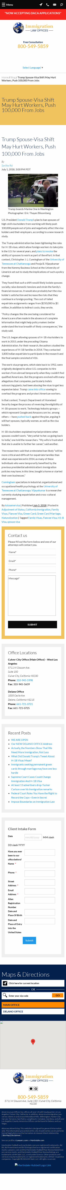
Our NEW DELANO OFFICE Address (31, 743)
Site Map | (11, 1135)
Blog (13, 77)
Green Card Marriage (48, 513)
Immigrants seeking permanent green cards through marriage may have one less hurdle (34, 768)
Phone (12, 872)
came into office (36, 389)
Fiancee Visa (15, 513)
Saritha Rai (7, 165)
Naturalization (10, 517)
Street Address (13, 883)
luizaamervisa (12, 505)
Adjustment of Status (13, 509)
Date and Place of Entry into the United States (15, 926)
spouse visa (13, 521)
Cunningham (8, 482)
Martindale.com (37, 1140)
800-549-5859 (33, 46)
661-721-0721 (24, 703)
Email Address (13, 892)
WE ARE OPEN (19, 739)
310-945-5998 (24, 680)
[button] (33, 1042)
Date (10, 836)
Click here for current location (24, 983)
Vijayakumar (38, 490)
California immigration (38, 509)
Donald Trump (25, 219)
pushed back (24, 416)
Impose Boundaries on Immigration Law (33, 801)
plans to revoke (44, 251)
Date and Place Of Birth (15, 913)
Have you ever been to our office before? (15, 855)
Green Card (29, 513)
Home (5, 77)
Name (12, 863)
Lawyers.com (22, 1140)
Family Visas (35, 517)
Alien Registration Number (14, 903)
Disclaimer (15, 1135)
